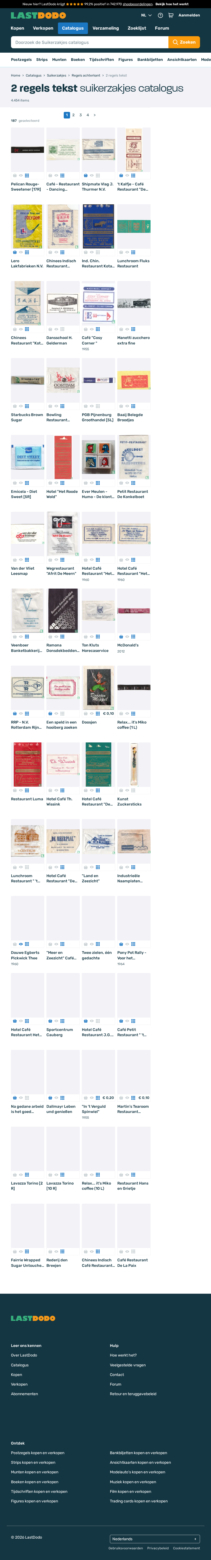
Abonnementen (24, 1394)
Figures (125, 59)
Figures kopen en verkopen (34, 1501)
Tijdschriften (101, 59)
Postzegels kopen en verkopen (37, 1453)
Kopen (17, 28)
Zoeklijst (137, 28)
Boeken (78, 59)
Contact (117, 1374)
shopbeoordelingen (137, 4)
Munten (59, 59)
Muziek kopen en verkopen (133, 1482)
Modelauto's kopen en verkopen (137, 1472)
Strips (42, 59)
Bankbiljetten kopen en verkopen (138, 1453)
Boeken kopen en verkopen (34, 1482)
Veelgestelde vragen (128, 1365)
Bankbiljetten (150, 59)
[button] (171, 15)
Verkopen (43, 28)
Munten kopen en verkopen (34, 1472)
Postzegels (21, 59)
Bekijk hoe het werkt (172, 4)
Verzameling (106, 28)
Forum (162, 28)
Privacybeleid (158, 1548)
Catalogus (73, 28)
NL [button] (143, 15)
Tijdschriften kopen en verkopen (39, 1491)
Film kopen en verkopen (130, 1491)
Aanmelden (189, 15)
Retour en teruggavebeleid (133, 1394)
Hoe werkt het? (123, 1355)
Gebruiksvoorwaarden (126, 1548)
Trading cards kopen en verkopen (139, 1501)
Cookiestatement (186, 1548)
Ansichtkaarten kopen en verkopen (140, 1462)
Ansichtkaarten (182, 59)
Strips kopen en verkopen (33, 1462)
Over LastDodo (24, 1355)
